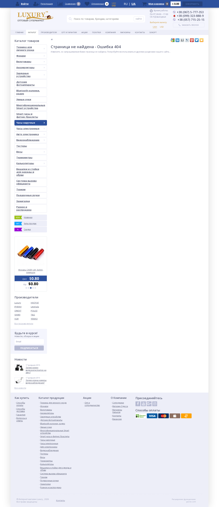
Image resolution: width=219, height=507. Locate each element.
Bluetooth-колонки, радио (28, 92)
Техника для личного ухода (25, 49)
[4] (33, 288)
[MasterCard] (163, 415)
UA (133, 4)
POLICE (34, 310)
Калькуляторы (25, 163)
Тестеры (21, 145)
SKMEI (17, 314)
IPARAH (17, 306)
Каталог (32, 32)
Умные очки (23, 99)
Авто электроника (27, 134)
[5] (35, 288)
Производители (49, 32)
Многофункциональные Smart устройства (30, 107)
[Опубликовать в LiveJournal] (187, 40)
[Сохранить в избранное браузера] (201, 40)
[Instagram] (154, 403)
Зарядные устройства (23, 75)
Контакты (140, 32)
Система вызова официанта (26, 182)
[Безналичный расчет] (186, 415)
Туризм (20, 189)
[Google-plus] (149, 403)
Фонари (21, 55)
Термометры (24, 157)
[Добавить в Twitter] (197, 40)
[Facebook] (137, 403)
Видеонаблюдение (27, 140)
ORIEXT (17, 310)
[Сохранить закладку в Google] (173, 40)
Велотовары (23, 61)
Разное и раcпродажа (23, 208)
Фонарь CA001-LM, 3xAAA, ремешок (30, 271)
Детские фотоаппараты (25, 83)
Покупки (96, 32)
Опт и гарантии (69, 32)
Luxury (17, 302)
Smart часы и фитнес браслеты (27, 115)
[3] (31, 288)
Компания (110, 32)
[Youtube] (143, 403)
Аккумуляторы (25, 67)
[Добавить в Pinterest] (192, 40)
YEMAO (34, 318)
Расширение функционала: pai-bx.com (184, 500)
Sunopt (153, 32)
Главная (19, 32)
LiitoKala (35, 306)
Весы (19, 151)
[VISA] (152, 415)
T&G (33, 314)
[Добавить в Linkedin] (177, 40)
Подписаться (29, 348)
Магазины (125, 32)
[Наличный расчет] (175, 415)
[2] (28, 288)
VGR (16, 318)
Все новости (20, 388)
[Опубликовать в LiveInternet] (182, 40)
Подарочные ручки (28, 195)
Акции (84, 32)
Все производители (23, 323)
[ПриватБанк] (140, 415)
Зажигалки (23, 201)
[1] (26, 288)
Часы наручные (25, 122)
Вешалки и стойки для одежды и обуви (27, 172)
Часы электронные (27, 128)
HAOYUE (35, 302)
